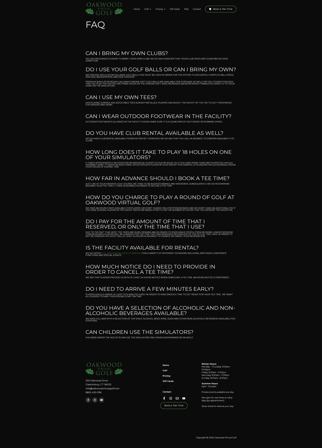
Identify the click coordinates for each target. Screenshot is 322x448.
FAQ (186, 9)
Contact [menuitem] (167, 392)
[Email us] (177, 398)
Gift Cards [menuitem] (168, 381)
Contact (197, 9)
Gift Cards (175, 9)
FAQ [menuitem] (165, 386)
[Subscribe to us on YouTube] (183, 398)
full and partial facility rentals (121, 253)
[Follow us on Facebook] (164, 398)
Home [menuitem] (166, 365)
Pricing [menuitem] (166, 376)
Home (137, 9)
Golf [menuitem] (165, 370)
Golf (146, 9)
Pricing (159, 9)
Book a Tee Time (222, 9)
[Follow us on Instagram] (170, 398)
